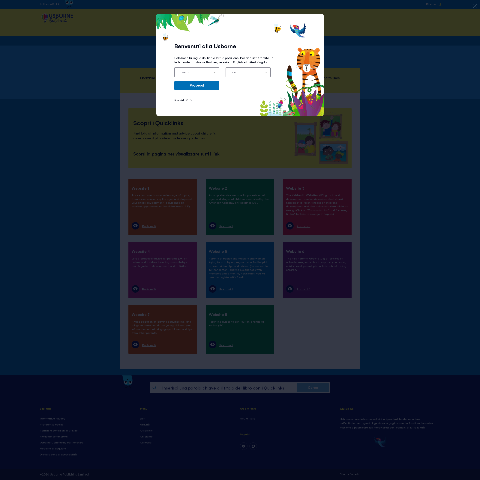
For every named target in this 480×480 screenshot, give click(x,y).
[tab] (183, 100)
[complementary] (240, 240)
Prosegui (197, 85)
